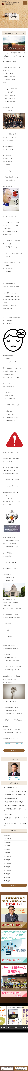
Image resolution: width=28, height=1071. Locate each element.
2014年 (6, 877)
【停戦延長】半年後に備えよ (12, 798)
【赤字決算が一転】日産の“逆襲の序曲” (14, 794)
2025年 (6, 838)
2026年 (6, 835)
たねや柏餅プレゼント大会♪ (11, 787)
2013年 (6, 881)
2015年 (6, 874)
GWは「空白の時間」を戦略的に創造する (15, 791)
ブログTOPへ (14, 750)
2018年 (6, 863)
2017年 (6, 867)
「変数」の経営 (8, 814)
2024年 (6, 842)
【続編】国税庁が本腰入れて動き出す (14, 802)
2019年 (6, 860)
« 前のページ (9, 743)
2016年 (6, 870)
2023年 (6, 845)
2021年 (6, 852)
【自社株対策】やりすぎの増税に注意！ (15, 805)
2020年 (6, 856)
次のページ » (19, 743)
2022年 (6, 849)
